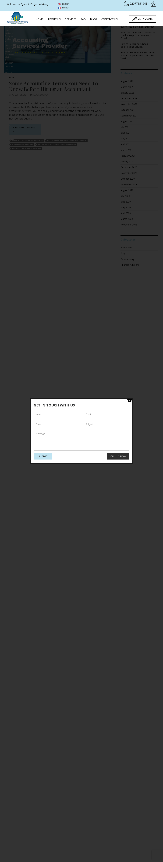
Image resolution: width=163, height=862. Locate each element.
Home (39, 19)
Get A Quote (144, 18)
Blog (93, 19)
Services (70, 19)
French (65, 7)
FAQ (83, 19)
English (65, 3)
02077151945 (138, 3)
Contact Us (109, 19)
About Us (54, 19)
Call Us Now (118, 456)
